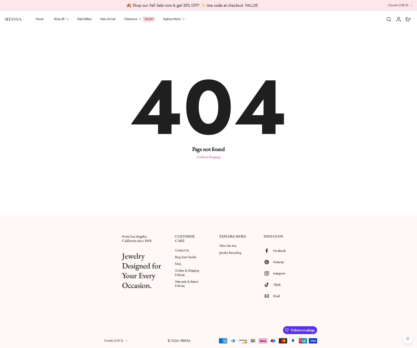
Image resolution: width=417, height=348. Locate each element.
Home (39, 19)
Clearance (130, 19)
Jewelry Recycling (230, 253)
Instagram (279, 273)
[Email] (268, 296)
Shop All (59, 19)
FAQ (178, 264)
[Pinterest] (268, 262)
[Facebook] (268, 251)
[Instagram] (268, 273)
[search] (389, 19)
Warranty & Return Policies (187, 283)
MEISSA (185, 340)
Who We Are (227, 246)
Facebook (279, 251)
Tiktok (277, 285)
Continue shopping (208, 157)
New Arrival (107, 19)
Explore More (171, 19)
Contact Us (182, 250)
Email (276, 296)
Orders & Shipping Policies (187, 273)
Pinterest (278, 262)
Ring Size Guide (185, 257)
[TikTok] (268, 284)
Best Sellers (85, 19)
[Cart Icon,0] (408, 19)
